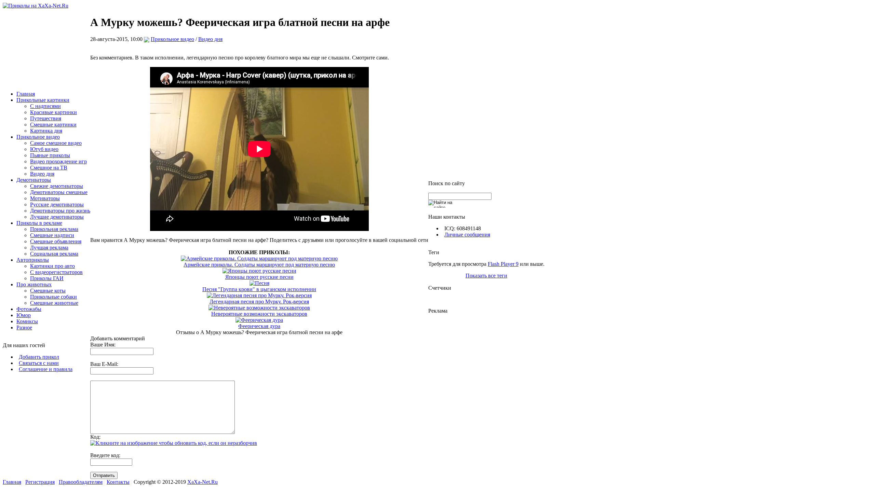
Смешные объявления (55, 241)
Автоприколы (32, 260)
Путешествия (45, 118)
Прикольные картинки (42, 100)
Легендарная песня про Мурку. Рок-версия (259, 301)
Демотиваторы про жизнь (60, 211)
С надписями (45, 106)
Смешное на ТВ (48, 167)
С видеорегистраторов (56, 272)
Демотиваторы (33, 180)
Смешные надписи (52, 235)
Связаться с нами (39, 363)
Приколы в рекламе (39, 223)
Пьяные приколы (50, 155)
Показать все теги (486, 275)
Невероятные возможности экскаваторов (259, 314)
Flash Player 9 (503, 264)
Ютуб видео (44, 149)
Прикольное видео (38, 137)
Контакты (118, 482)
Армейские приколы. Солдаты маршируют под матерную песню (259, 265)
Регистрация (40, 482)
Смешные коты (48, 290)
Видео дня (42, 174)
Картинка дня (46, 131)
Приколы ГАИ (47, 278)
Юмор (23, 315)
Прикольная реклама (54, 229)
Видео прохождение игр (58, 161)
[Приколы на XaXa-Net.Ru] (35, 6)
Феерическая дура (259, 326)
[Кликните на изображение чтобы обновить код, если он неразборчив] (173, 443)
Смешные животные (54, 303)
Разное (24, 327)
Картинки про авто (52, 266)
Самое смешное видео (56, 143)
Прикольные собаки (53, 297)
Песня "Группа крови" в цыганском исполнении (259, 289)
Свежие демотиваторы (56, 186)
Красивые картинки (53, 112)
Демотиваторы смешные (59, 192)
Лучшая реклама (49, 247)
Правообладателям (81, 482)
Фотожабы (28, 309)
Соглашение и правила (45, 369)
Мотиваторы (45, 198)
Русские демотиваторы (57, 204)
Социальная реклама (54, 254)
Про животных (34, 284)
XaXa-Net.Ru (202, 482)
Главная (25, 94)
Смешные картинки (53, 124)
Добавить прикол (39, 357)
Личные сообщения (467, 234)
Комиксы (27, 321)
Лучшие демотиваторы (57, 217)
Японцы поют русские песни (259, 277)
